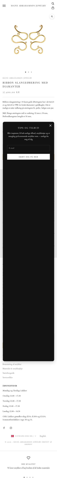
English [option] (43, 436)
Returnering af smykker (12, 364)
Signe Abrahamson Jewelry (17, 78)
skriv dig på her (28, 157)
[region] (28, 464)
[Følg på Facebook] (4, 428)
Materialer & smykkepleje (13, 368)
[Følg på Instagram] (11, 428)
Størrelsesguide (8, 373)
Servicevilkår (8, 377)
